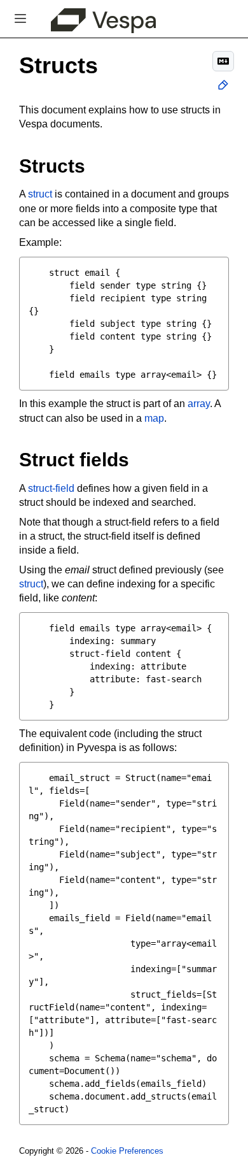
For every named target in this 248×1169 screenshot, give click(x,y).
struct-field (51, 488)
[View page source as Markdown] (223, 61)
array (199, 403)
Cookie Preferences (127, 1151)
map (154, 418)
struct (40, 194)
